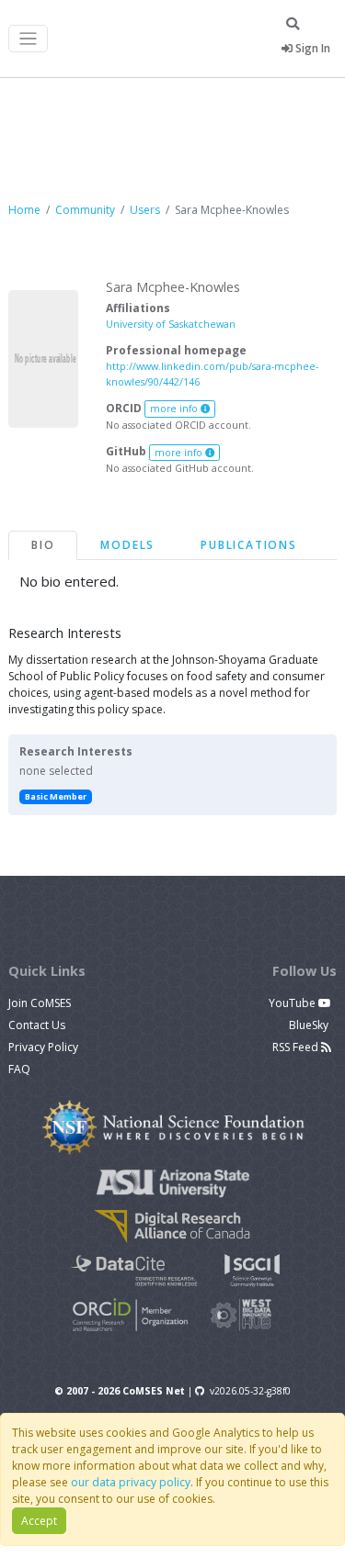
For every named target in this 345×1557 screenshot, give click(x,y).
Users (145, 210)
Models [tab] (127, 545)
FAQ (19, 1069)
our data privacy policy (130, 1482)
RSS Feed (296, 1047)
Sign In (311, 48)
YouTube (293, 1003)
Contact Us (36, 1025)
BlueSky (310, 1025)
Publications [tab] (249, 545)
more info (175, 408)
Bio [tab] (42, 545)
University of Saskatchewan (171, 323)
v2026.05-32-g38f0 (250, 1390)
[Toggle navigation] (28, 39)
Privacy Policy (43, 1047)
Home (24, 210)
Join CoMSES (39, 1003)
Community (85, 210)
